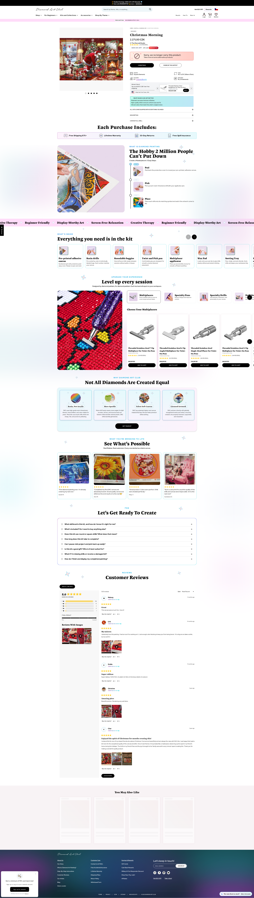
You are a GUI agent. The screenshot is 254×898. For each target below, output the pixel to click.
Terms (100, 894)
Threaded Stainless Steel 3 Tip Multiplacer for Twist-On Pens (235, 349)
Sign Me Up (181, 866)
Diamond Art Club (150, 894)
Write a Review (68, 587)
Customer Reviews (63, 875)
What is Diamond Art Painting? (66, 867)
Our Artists (60, 878)
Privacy (108, 894)
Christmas (142, 65)
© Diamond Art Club (133, 353)
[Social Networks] (154, 872)
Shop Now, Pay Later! (128, 875)
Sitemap (123, 894)
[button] (120, 59)
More (191, 15)
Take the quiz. (246, 894)
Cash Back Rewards (128, 867)
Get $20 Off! (199, 9)
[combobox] (127, 9)
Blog (58, 882)
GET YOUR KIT (127, 426)
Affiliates (124, 878)
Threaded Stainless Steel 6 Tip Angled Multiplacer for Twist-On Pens (173, 351)
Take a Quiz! (168, 878)
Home (131, 28)
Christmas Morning (153, 28)
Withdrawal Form (96, 882)
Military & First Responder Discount (133, 871)
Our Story (60, 864)
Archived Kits (133, 894)
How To (185, 15)
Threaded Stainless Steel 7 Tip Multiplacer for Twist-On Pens (141, 349)
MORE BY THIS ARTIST (171, 65)
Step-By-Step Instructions (65, 871)
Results (178, 15)
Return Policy (95, 878)
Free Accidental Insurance (99, 867)
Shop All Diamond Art (140, 28)
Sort (179, 591)
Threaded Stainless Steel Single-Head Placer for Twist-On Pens (204, 351)
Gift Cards (125, 864)
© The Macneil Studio (137, 43)
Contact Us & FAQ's (97, 864)
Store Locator (61, 886)
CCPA (115, 894)
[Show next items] (194, 237)
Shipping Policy (95, 875)
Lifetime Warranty (96, 871)
